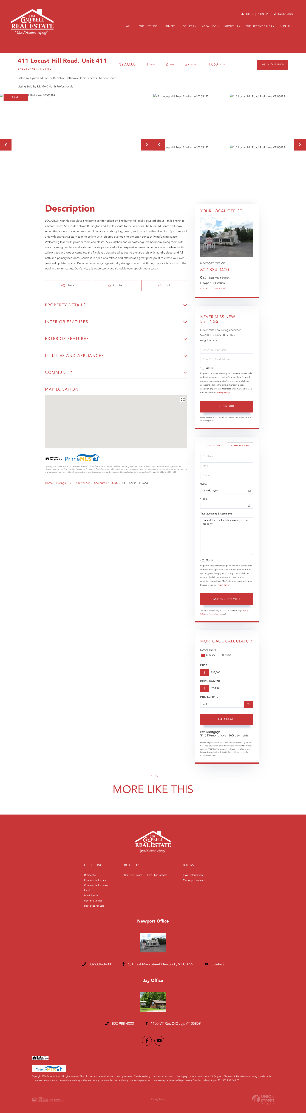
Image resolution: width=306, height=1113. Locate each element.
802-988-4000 (122, 1024)
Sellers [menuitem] (188, 26)
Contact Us (206, 288)
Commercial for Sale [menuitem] (95, 880)
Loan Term (208, 650)
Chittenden (83, 483)
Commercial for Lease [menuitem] (96, 885)
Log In (248, 14)
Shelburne (100, 483)
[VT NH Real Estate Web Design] (263, 1100)
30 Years (210, 655)
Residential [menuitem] (90, 875)
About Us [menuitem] (231, 26)
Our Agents (220, 288)
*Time (203, 499)
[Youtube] (159, 1041)
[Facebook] (147, 1041)
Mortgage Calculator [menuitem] (194, 880)
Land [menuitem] (87, 890)
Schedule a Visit (240, 446)
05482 (114, 483)
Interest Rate (209, 697)
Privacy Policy (223, 393)
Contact (217, 964)
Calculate (226, 719)
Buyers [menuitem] (170, 26)
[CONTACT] (272, 65)
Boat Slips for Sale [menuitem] (94, 906)
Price (203, 665)
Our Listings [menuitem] (148, 26)
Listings (61, 483)
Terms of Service (215, 614)
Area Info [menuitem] (209, 26)
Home (49, 483)
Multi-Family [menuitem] (91, 896)
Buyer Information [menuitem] (193, 875)
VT (71, 483)
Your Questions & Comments (216, 514)
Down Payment (210, 681)
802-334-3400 (285, 14)
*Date (203, 484)
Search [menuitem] (128, 26)
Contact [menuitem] (286, 26)
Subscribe (227, 406)
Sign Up (263, 14)
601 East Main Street (160, 964)
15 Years (226, 655)
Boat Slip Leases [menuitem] (93, 901)
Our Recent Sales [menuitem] (259, 26)
